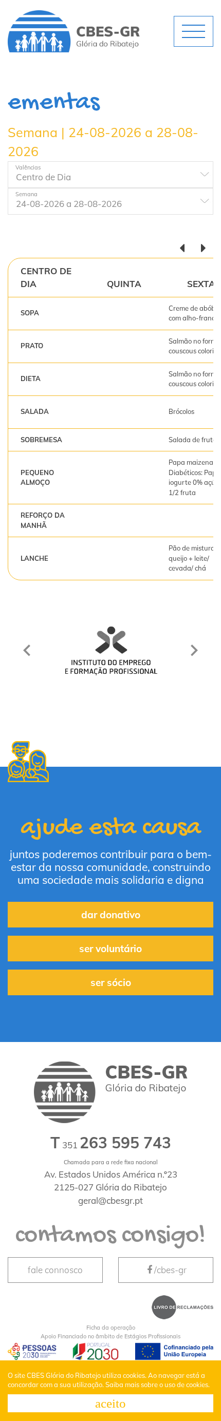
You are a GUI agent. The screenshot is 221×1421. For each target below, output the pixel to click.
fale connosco (55, 1269)
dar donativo (110, 914)
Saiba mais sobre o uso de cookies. (157, 1384)
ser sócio (110, 982)
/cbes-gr (170, 1269)
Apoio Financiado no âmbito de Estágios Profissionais (110, 1332)
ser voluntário (110, 948)
